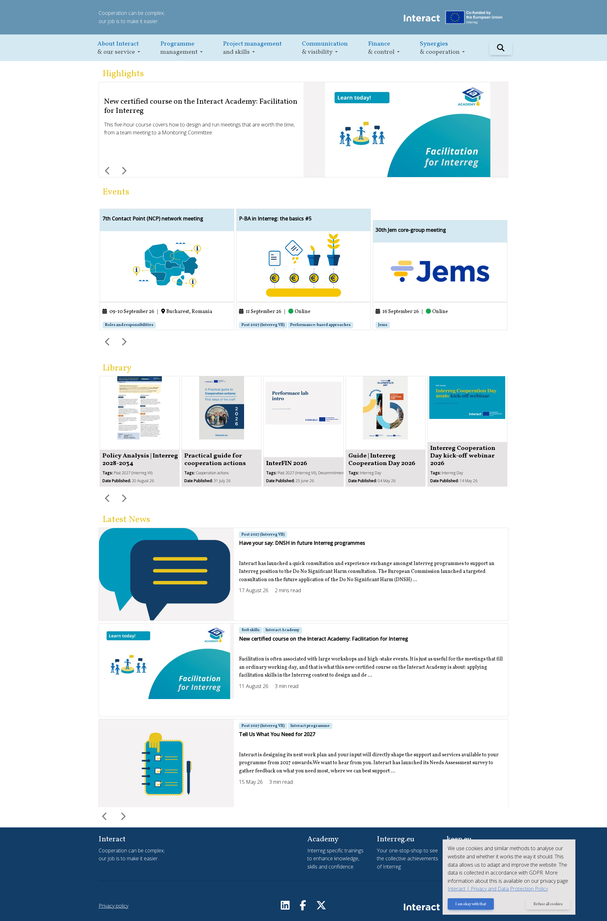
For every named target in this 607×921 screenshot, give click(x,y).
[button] (119, 47)
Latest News (126, 519)
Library (117, 368)
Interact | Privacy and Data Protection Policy (498, 888)
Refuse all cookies (548, 904)
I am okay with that (470, 904)
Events (115, 192)
